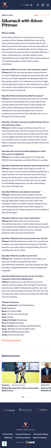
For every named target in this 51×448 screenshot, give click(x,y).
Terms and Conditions (40, 434)
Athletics (45, 385)
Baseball (6, 385)
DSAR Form (8, 438)
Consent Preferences (23, 434)
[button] (22, 397)
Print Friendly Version (11, 340)
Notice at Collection (40, 438)
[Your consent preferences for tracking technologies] (4, 443)
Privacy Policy (8, 434)
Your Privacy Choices (22, 438)
